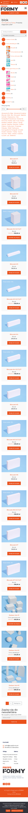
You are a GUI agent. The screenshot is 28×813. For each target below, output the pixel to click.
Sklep (13, 23)
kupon (22, 120)
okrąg (20, 122)
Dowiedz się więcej (14, 237)
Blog (15, 761)
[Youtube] (23, 2)
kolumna (4, 120)
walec (10, 133)
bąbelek (23, 115)
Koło (14, 120)
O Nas (15, 759)
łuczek (4, 135)
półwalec (4, 128)
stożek (4, 132)
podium (4, 126)
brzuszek (17, 115)
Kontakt (16, 763)
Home (15, 754)
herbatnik (20, 119)
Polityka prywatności (17, 810)
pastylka (9, 124)
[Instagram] (21, 2)
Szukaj (23, 31)
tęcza (20, 132)
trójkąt (15, 132)
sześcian (9, 132)
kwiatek (9, 122)
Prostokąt (18, 126)
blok (8, 115)
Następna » (17, 703)
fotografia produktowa (9, 119)
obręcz (15, 122)
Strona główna (6, 23)
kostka (10, 120)
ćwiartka (20, 133)
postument (10, 126)
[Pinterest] (26, 2)
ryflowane (15, 128)
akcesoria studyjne (20, 113)
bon (12, 115)
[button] (25, 8)
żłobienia (12, 135)
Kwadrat (4, 122)
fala (17, 117)
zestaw (14, 133)
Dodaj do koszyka (14, 167)
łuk (8, 135)
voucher (4, 133)
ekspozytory (11, 117)
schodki (20, 130)
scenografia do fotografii (9, 130)
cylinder (4, 117)
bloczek (4, 115)
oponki (4, 124)
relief (10, 128)
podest (21, 124)
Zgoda (8, 810)
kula (17, 120)
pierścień (15, 124)
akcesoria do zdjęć (7, 113)
